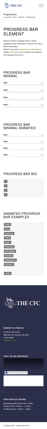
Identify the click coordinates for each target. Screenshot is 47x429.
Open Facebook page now (17, 373)
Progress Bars (10, 14)
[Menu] (39, 5)
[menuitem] (33, 5)
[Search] (33, 5)
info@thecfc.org (10, 340)
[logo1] (20, 5)
